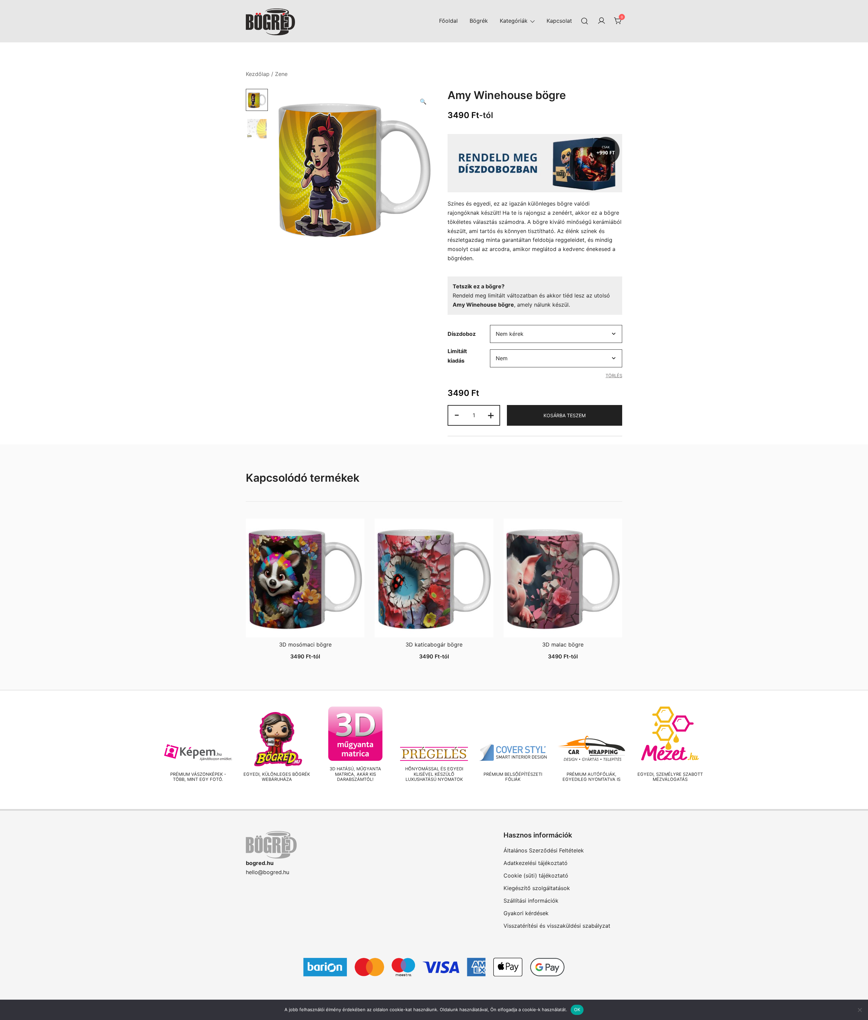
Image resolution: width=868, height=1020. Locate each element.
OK (577, 1009)
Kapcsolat (559, 20)
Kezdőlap (258, 74)
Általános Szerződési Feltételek (544, 850)
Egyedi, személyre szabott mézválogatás (670, 777)
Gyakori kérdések (526, 913)
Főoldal (448, 20)
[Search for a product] (584, 20)
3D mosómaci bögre (305, 644)
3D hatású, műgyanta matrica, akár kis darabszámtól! (355, 774)
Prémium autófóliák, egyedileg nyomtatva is (591, 777)
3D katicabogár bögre (434, 644)
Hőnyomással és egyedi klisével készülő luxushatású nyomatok (434, 774)
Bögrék (479, 20)
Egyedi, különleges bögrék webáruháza (276, 777)
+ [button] (491, 414)
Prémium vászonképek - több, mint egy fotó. (198, 777)
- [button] (456, 414)
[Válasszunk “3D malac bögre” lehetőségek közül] (563, 625)
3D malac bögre (563, 644)
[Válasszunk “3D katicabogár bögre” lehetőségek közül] (434, 625)
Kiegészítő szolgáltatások (537, 888)
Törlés (614, 375)
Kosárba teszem (565, 415)
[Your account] (601, 21)
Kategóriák (514, 20)
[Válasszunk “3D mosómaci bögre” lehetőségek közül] (305, 625)
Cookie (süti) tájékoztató (536, 875)
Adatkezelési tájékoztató (536, 863)
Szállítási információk (531, 900)
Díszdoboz (462, 333)
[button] (423, 101)
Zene (281, 74)
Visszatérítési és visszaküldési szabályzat (557, 925)
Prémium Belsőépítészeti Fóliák (513, 777)
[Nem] (859, 1009)
